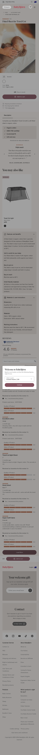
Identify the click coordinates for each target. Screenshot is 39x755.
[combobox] (19, 379)
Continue (19, 385)
